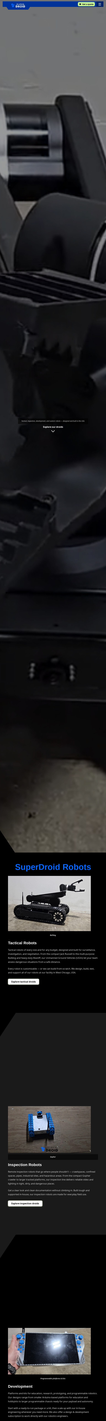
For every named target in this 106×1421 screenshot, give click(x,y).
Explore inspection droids (25, 1203)
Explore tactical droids (23, 981)
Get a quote (87, 4)
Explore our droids (53, 426)
